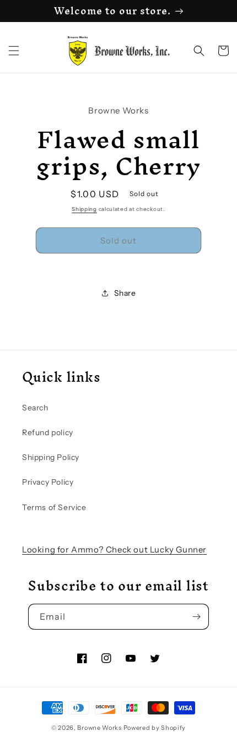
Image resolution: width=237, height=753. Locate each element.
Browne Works (99, 728)
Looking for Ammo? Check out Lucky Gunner (114, 549)
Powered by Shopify (154, 728)
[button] (14, 51)
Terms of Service (54, 507)
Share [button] (125, 293)
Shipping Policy (50, 457)
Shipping (84, 209)
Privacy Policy (47, 482)
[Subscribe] (196, 617)
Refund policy (47, 432)
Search (35, 408)
